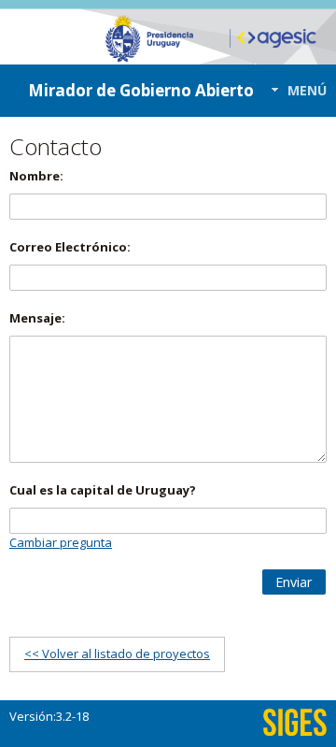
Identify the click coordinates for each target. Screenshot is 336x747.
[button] (293, 90)
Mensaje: (37, 317)
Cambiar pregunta (60, 542)
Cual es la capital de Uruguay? (102, 489)
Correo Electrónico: (70, 246)
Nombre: (36, 175)
